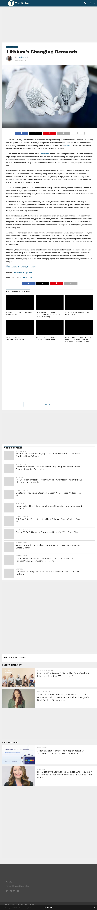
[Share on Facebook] (21, 132)
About (7, 904)
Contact (16, 904)
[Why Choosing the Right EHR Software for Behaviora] (20, 328)
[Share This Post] (35, 132)
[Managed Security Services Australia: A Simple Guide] (50, 328)
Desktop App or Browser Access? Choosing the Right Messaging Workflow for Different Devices (78, 339)
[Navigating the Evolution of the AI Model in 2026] (20, 303)
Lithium (23, 277)
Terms (31, 904)
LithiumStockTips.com (23, 272)
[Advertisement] (49, 24)
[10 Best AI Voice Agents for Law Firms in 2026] (79, 303)
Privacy (24, 904)
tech (30, 277)
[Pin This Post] (49, 132)
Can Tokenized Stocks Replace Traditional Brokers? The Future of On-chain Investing (49, 314)
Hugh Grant (21, 57)
